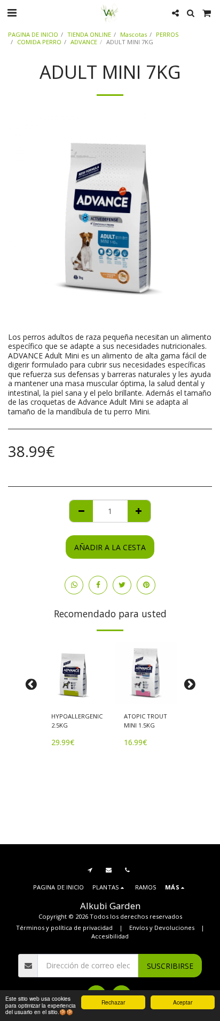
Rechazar (113, 1002)
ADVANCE (83, 42)
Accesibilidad (110, 936)
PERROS (167, 34)
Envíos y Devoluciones (161, 928)
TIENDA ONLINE (89, 34)
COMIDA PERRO (39, 42)
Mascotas (133, 34)
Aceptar (182, 1002)
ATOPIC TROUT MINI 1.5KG (145, 720)
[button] (12, 12)
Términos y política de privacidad (64, 928)
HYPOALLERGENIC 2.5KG (77, 720)
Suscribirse (170, 966)
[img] (74, 673)
